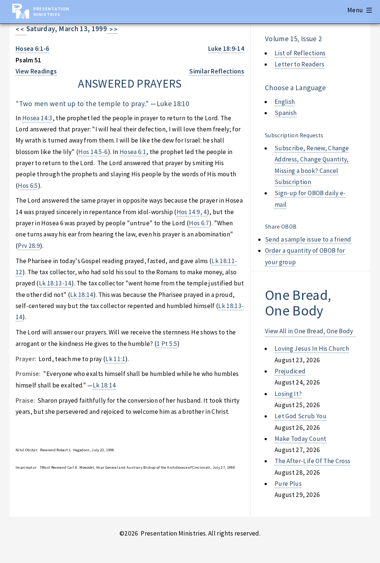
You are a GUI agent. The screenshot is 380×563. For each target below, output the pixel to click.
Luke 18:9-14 (226, 49)
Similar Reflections (216, 71)
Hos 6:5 (28, 185)
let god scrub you (301, 416)
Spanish (286, 113)
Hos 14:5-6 (93, 152)
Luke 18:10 (173, 103)
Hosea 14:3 (37, 118)
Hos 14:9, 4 (192, 212)
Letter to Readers (299, 64)
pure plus (288, 483)
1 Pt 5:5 (167, 344)
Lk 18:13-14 (55, 283)
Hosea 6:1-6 (32, 49)
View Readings (36, 71)
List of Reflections (300, 53)
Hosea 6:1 (132, 152)
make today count (301, 439)
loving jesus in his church (312, 348)
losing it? (288, 394)
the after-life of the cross (312, 461)
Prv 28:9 (29, 246)
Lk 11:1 (115, 359)
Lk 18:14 (82, 295)
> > (112, 29)
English (285, 102)
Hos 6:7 (199, 223)
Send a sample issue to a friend (308, 239)
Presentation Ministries (51, 11)
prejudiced (290, 371)
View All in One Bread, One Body (309, 331)
